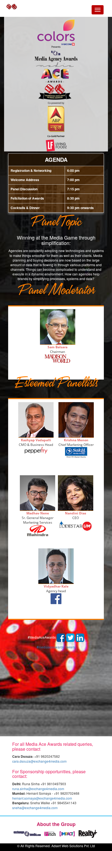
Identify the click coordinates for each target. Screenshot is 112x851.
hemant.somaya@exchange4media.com (42, 798)
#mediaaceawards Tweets (56, 647)
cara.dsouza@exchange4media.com (39, 761)
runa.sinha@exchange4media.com (38, 788)
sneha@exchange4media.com (35, 807)
